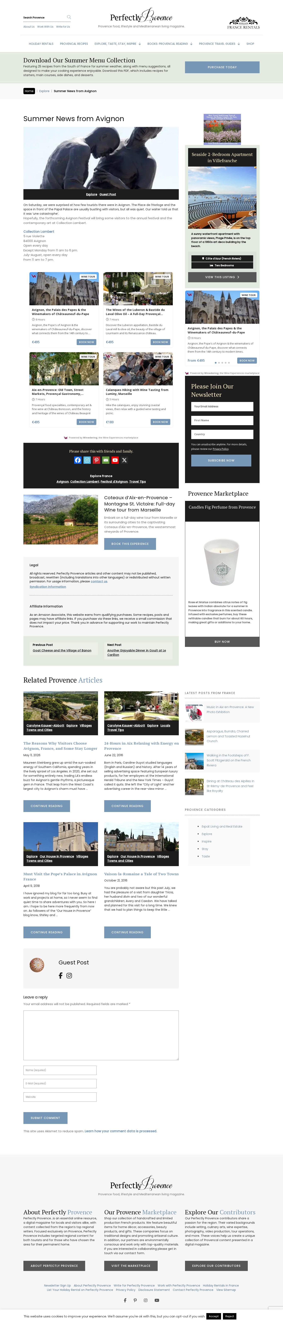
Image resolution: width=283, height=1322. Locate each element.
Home (29, 91)
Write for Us (63, 26)
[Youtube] (115, 460)
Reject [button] (229, 1316)
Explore (44, 91)
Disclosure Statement (154, 1290)
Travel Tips (137, 482)
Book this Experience (130, 544)
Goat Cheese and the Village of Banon (62, 650)
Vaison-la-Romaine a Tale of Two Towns (141, 873)
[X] (124, 460)
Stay (205, 849)
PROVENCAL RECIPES (74, 44)
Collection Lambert (38, 231)
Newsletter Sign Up (57, 1285)
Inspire (207, 841)
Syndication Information (48, 587)
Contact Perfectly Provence (193, 1290)
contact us (99, 581)
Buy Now (222, 642)
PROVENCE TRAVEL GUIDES (217, 44)
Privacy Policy (221, 449)
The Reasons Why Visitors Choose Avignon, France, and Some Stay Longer (60, 746)
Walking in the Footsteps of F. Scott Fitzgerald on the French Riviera (229, 760)
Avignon (63, 482)
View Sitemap (226, 1290)
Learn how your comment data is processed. (121, 1131)
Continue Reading (47, 806)
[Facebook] (77, 460)
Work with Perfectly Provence (179, 1285)
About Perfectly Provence (54, 1266)
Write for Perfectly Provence (134, 1285)
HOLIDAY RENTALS (41, 44)
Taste (206, 856)
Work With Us (45, 26)
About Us (29, 26)
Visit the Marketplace (130, 1266)
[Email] (105, 460)
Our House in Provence (57, 856)
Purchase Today (222, 67)
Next (263, 216)
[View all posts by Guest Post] (38, 963)
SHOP (250, 44)
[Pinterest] (96, 460)
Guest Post (107, 194)
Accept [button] (214, 1316)
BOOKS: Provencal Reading (168, 44)
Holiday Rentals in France (221, 1285)
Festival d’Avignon (114, 482)
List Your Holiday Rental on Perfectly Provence (80, 1290)
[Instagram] (87, 460)
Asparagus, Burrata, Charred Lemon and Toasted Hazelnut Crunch (228, 736)
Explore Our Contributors (216, 1266)
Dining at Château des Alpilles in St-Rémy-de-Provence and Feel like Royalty (230, 786)
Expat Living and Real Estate (222, 826)
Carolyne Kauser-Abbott (45, 725)
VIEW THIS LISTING (221, 277)
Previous (182, 216)
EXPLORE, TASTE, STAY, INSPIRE (116, 44)
